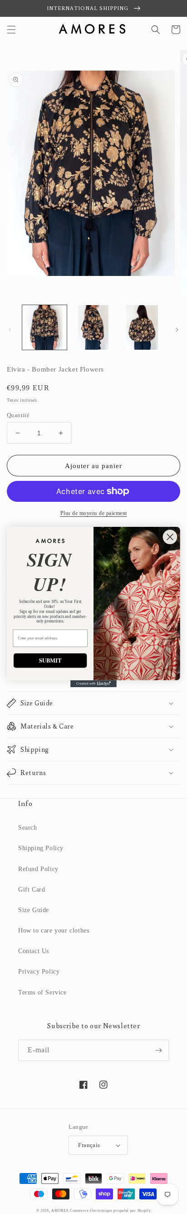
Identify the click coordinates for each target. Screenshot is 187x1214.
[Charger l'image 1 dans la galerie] (44, 327)
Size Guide (33, 910)
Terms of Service (42, 992)
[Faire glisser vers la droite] (177, 330)
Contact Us (33, 951)
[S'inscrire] (158, 1050)
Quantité (18, 415)
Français (89, 1145)
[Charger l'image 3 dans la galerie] (142, 327)
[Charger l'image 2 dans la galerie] (93, 327)
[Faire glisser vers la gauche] (10, 330)
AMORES (59, 1211)
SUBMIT (50, 660)
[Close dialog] (170, 537)
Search (27, 827)
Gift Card (31, 889)
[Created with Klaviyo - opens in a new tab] (93, 683)
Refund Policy (38, 869)
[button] (11, 30)
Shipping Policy (41, 848)
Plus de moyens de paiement (93, 513)
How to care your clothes (53, 930)
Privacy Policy (38, 971)
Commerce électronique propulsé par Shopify (110, 1211)
